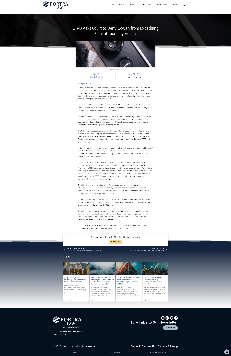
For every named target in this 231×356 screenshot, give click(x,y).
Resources (147, 5)
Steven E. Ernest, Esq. (96, 77)
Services (133, 5)
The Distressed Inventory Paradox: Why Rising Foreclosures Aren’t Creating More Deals (153, 280)
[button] (184, 5)
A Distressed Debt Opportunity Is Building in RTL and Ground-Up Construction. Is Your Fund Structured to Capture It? (102, 280)
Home (113, 5)
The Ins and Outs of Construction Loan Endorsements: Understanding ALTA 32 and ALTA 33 (128, 280)
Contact (176, 5)
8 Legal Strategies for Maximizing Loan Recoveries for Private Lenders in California (75, 279)
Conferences (162, 5)
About (121, 5)
